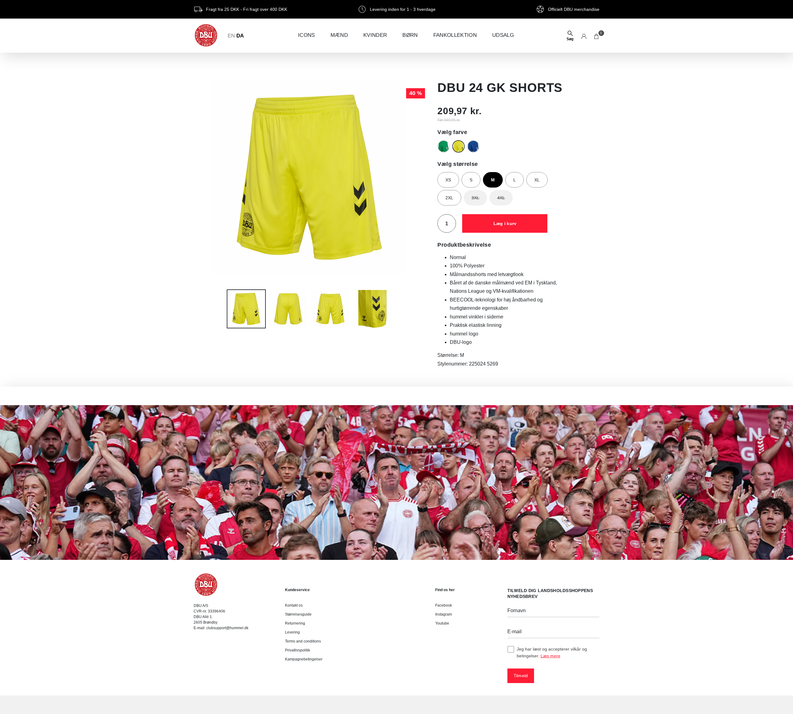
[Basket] (596, 35)
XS (448, 179)
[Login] (583, 35)
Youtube (442, 623)
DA (240, 36)
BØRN (410, 35)
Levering (292, 632)
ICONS (306, 35)
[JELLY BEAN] (443, 146)
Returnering (295, 623)
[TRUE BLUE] (473, 146)
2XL (449, 197)
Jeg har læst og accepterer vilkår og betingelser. (552, 652)
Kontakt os (294, 605)
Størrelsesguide (298, 614)
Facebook (443, 605)
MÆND (339, 35)
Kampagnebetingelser (303, 659)
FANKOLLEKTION (455, 35)
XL (537, 179)
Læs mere (550, 655)
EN (231, 36)
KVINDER (375, 35)
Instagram (443, 614)
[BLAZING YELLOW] (458, 146)
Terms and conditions (303, 641)
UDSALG (503, 35)
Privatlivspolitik (297, 650)
